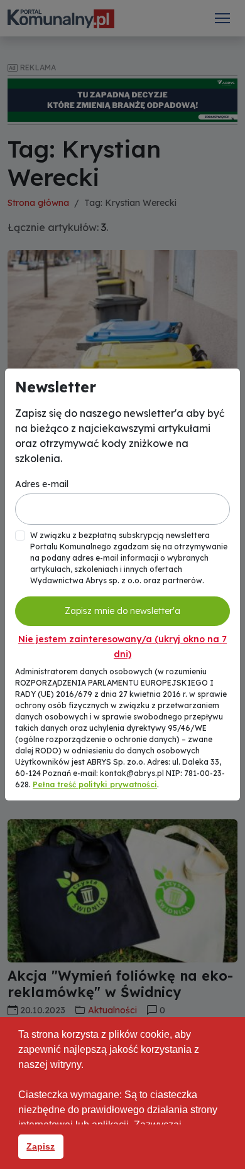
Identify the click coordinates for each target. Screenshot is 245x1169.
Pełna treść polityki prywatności (95, 784)
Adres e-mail (41, 484)
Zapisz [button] (40, 1146)
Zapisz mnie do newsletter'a (122, 611)
